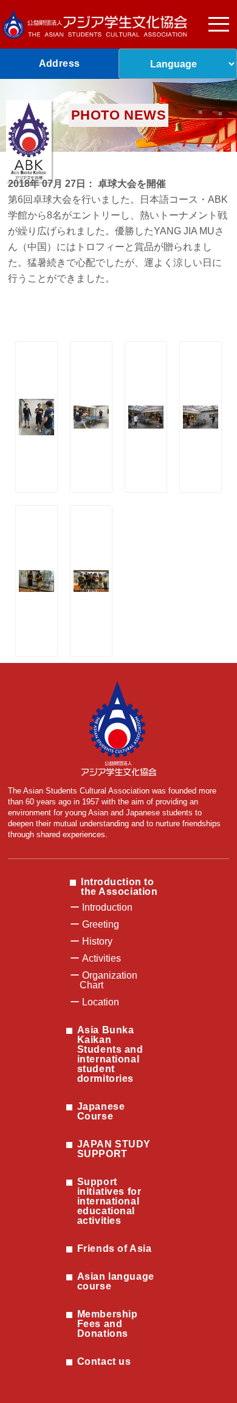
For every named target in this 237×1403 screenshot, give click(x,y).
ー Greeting (94, 924)
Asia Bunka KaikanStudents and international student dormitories (110, 1054)
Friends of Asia (114, 1248)
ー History (91, 941)
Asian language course (115, 1281)
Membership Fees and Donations (107, 1324)
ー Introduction (101, 907)
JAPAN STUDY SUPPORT (114, 1149)
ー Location (94, 1002)
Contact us (104, 1361)
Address (59, 63)
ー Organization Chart (103, 980)
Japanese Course (101, 1111)
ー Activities (95, 958)
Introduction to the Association (119, 887)
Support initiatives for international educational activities (109, 1201)
